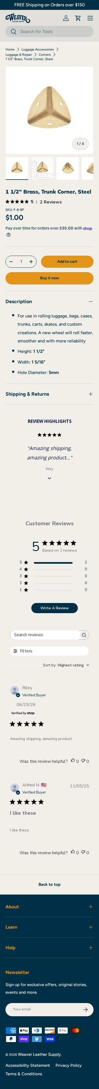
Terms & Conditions (24, 1073)
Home (10, 49)
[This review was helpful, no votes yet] (73, 761)
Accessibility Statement (28, 1065)
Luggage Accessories (37, 49)
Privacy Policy (69, 1065)
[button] (78, 18)
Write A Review (54, 608)
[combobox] (50, 31)
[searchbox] (44, 635)
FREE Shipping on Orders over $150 (49, 4)
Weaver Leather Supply (39, 1054)
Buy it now (49, 278)
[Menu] (90, 18)
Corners (45, 55)
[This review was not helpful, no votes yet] (83, 761)
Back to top (49, 884)
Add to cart (67, 261)
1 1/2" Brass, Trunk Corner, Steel (29, 59)
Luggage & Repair (19, 55)
